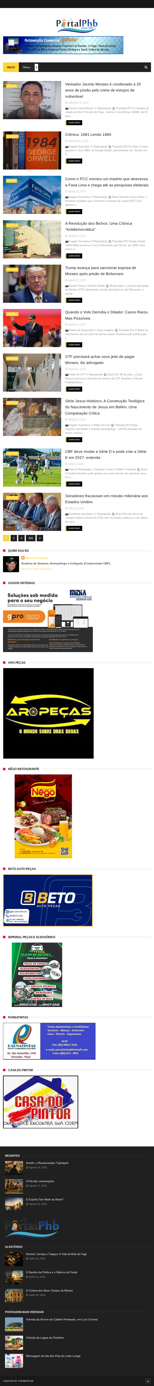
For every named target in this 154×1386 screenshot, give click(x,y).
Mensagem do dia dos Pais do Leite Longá (53, 1356)
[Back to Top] (148, 1381)
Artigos (12, 403)
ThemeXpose (26, 1381)
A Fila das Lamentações (40, 1181)
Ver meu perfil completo (36, 568)
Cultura (12, 136)
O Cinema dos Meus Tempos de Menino (49, 1290)
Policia (11, 86)
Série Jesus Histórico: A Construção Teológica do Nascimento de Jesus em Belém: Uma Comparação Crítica (105, 407)
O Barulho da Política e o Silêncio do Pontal (51, 1272)
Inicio (11, 67)
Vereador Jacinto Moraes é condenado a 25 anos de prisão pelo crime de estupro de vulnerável (103, 90)
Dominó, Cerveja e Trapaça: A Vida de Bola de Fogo (56, 1254)
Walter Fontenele (36, 558)
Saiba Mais (74, 122)
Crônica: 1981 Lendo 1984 (88, 134)
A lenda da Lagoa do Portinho (45, 1337)
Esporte (12, 453)
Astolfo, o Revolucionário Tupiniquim (47, 1162)
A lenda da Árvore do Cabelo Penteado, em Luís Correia (62, 1319)
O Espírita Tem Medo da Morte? (44, 1199)
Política (12, 225)
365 (30, 538)
